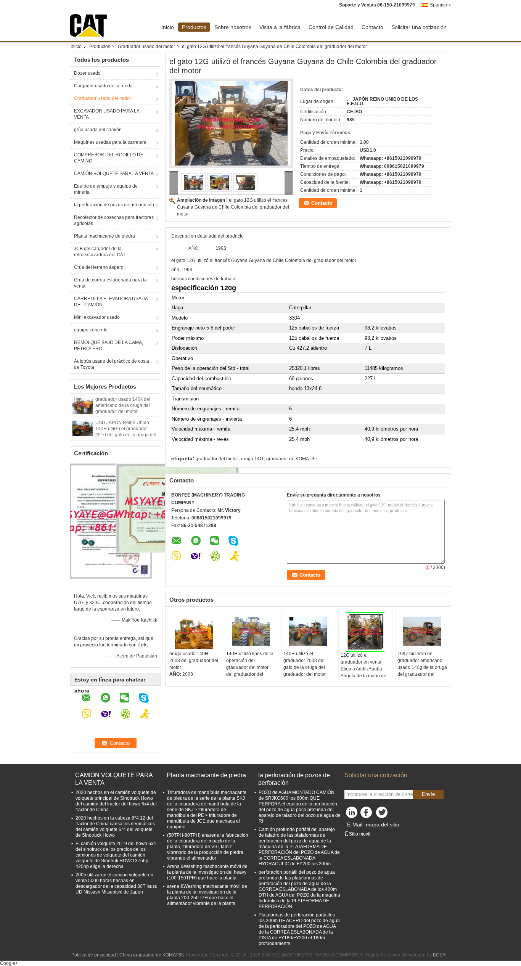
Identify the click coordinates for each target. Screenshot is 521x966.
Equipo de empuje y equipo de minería (106, 189)
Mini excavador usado (97, 317)
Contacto (372, 27)
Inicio (167, 27)
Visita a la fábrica (280, 27)
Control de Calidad (331, 27)
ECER (439, 955)
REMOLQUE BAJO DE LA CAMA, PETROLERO (108, 345)
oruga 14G (252, 458)
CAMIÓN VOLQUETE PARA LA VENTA (114, 173)
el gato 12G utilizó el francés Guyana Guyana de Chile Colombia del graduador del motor (233, 207)
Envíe (428, 794)
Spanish (438, 5)
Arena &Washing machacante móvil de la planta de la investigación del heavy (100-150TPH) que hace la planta (207, 872)
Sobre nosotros (232, 27)
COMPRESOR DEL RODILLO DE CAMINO (108, 158)
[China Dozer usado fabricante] (90, 25)
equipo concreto (91, 330)
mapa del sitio (382, 824)
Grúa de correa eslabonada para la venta (110, 283)
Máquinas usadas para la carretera (110, 142)
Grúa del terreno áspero (99, 267)
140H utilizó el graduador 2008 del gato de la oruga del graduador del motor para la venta (304, 667)
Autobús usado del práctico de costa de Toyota (111, 364)
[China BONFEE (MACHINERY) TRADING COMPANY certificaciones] (111, 520)
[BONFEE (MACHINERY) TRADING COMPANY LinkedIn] (352, 814)
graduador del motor (217, 458)
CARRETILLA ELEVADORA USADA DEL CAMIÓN (111, 301)
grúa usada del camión (98, 129)
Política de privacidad (93, 955)
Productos (194, 27)
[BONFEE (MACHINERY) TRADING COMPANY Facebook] (367, 814)
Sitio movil (359, 834)
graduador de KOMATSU (292, 458)
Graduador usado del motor (146, 46)
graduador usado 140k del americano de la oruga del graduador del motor (122, 405)
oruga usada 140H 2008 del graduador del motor (193, 660)
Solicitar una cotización (419, 27)
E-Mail (354, 824)
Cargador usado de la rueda (103, 85)
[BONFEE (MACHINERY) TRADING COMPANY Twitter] (382, 814)
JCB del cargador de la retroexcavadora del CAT (99, 251)
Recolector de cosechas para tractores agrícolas (114, 220)
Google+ (9, 963)
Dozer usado (87, 73)
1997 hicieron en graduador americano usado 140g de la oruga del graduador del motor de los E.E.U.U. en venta (422, 671)
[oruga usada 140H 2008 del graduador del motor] (194, 631)
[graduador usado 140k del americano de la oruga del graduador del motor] (82, 404)
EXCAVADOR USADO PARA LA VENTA (107, 114)
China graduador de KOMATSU (152, 955)
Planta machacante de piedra (104, 236)
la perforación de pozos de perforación (114, 204)
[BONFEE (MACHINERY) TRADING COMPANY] (173, 183)
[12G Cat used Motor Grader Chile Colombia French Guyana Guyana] (231, 123)
